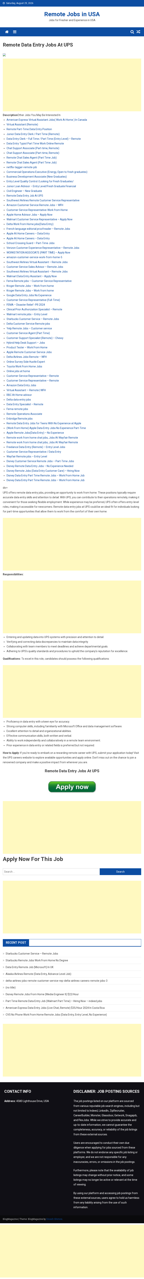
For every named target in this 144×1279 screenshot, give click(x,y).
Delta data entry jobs (19, 399)
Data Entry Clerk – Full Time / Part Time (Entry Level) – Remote (44, 138)
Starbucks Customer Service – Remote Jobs (33, 319)
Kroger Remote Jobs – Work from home (30, 285)
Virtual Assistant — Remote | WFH (26, 390)
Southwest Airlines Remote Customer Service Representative (43, 200)
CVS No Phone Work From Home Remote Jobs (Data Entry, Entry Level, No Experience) (56, 1014)
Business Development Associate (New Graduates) (37, 176)
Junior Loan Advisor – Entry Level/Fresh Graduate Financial (41, 186)
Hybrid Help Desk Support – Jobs (26, 342)
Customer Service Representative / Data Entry (34, 451)
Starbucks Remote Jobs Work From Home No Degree (37, 960)
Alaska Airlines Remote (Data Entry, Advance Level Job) (38, 973)
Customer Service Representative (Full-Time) (33, 299)
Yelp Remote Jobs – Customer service (29, 328)
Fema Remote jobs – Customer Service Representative (39, 280)
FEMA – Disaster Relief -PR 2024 (26, 304)
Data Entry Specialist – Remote (25, 404)
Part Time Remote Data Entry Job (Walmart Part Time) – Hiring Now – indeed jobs (54, 1001)
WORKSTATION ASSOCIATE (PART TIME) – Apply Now (38, 252)
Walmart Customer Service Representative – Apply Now (40, 219)
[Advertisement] (72, 85)
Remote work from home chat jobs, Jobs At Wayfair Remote (42, 437)
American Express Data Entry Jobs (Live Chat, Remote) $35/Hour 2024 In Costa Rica (55, 1007)
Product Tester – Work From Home (27, 347)
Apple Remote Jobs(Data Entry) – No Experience (35, 432)
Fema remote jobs (17, 409)
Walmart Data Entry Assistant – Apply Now (32, 276)
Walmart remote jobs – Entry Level (27, 314)
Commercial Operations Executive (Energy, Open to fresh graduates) (47, 171)
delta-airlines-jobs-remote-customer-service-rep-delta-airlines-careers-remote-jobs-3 (56, 980)
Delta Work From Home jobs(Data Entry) (30, 224)
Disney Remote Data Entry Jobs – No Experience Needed (40, 466)
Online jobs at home (18, 371)
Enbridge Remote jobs (20, 418)
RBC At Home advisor (19, 394)
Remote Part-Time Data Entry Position (29, 129)
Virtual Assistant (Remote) (22, 124)
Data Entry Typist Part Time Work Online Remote (35, 143)
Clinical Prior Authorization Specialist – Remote (34, 309)
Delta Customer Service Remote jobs (28, 323)
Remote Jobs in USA (72, 14)
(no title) (11, 987)
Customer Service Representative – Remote (33, 375)
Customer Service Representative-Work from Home (37, 209)
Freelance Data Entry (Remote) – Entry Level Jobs (36, 447)
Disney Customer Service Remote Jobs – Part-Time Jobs (40, 461)
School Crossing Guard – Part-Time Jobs (31, 243)
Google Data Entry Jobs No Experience (29, 295)
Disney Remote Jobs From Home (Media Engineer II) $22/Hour (42, 994)
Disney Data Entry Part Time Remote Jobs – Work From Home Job (46, 475)
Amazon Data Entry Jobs (21, 385)
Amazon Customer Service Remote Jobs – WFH (35, 205)
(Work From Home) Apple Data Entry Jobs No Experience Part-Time (46, 428)
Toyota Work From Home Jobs (24, 366)
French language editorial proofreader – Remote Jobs (38, 228)
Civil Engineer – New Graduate (24, 190)
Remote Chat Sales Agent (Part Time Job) (32, 157)
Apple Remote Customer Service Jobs (29, 352)
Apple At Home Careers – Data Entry (28, 233)
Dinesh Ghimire (54, 1219)
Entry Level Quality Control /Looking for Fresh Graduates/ (40, 181)
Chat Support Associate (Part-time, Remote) (33, 148)
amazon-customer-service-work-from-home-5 (34, 257)
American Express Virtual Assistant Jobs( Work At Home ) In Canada (47, 119)
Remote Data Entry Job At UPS (25, 195)
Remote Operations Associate (24, 413)
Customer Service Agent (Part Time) (28, 333)
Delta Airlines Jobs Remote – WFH (27, 356)
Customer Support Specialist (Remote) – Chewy (35, 338)
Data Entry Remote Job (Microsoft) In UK (29, 967)
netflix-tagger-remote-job (22, 167)
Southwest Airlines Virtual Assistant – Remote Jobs (37, 262)
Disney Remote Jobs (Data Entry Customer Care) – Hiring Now (43, 470)
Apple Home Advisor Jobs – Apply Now (29, 214)
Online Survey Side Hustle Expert (26, 361)
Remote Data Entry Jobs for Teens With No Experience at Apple (44, 423)
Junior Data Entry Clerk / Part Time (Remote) (33, 134)
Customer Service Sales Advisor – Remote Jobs (35, 266)
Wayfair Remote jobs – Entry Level (27, 456)
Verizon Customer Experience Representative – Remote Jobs (43, 247)
